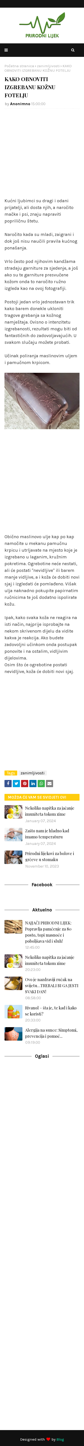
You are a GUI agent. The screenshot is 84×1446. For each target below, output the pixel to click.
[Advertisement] (42, 155)
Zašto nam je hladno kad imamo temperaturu (47, 834)
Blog (60, 1439)
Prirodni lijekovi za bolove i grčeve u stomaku (49, 856)
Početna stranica (19, 66)
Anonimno (20, 103)
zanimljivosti (48, 66)
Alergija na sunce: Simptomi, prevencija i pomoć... (51, 1033)
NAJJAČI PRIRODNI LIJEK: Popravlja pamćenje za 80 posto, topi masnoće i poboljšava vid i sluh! (48, 932)
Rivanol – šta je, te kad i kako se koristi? (51, 1011)
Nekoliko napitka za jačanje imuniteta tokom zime (49, 811)
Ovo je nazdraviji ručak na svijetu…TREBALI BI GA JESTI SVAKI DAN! (51, 985)
